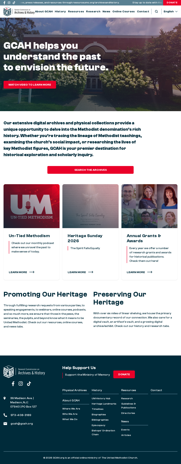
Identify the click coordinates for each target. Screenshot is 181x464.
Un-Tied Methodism (29, 235)
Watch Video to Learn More (29, 84)
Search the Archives (90, 169)
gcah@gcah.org (22, 423)
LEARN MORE (77, 272)
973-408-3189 (21, 415)
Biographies (99, 414)
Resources (76, 11)
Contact (143, 11)
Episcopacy (98, 425)
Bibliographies (100, 419)
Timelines (97, 409)
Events (125, 429)
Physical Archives (74, 390)
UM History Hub (101, 398)
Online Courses (123, 11)
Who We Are (69, 414)
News (106, 11)
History (60, 11)
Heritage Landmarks (104, 403)
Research (93, 11)
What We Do (69, 419)
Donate (172, 2)
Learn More (18, 272)
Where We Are (71, 408)
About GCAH (44, 11)
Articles (126, 435)
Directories (128, 413)
